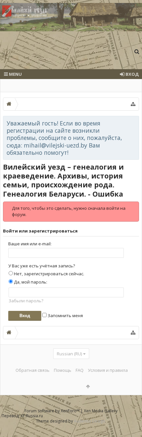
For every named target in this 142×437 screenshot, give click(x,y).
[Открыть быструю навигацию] (133, 104)
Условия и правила (108, 370)
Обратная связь (33, 370)
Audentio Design (89, 421)
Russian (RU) (69, 354)
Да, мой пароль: (30, 282)
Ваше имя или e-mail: (30, 244)
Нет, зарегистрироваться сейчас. (48, 274)
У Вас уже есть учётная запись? (41, 266)
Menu (15, 74)
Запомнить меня (65, 315)
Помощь (62, 370)
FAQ (80, 370)
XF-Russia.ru (31, 416)
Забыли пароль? (26, 301)
